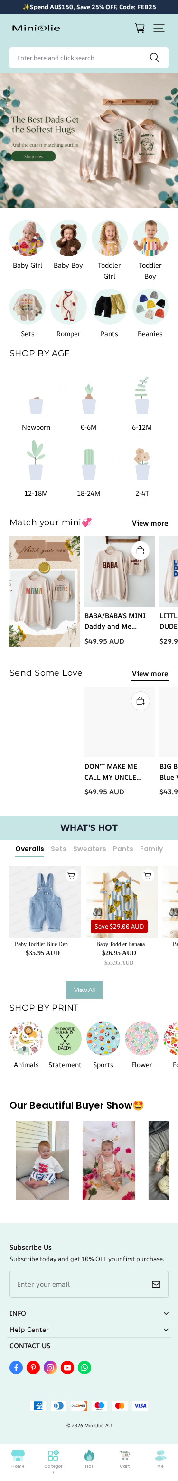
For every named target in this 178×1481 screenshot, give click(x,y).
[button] (159, 28)
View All (84, 989)
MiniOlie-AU (98, 1425)
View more (150, 523)
